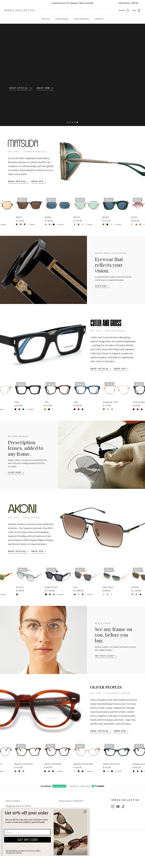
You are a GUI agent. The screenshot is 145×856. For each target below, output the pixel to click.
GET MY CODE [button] (27, 839)
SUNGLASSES (62, 19)
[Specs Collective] (19, 10)
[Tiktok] (123, 806)
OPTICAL (45, 19)
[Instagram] (112, 806)
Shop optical (17, 181)
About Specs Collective (71, 800)
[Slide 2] (70, 122)
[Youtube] (118, 806)
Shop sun (37, 181)
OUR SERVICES (81, 19)
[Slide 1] (67, 122)
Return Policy (13, 800)
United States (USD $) (128, 3)
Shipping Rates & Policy (18, 806)
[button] (85, 811)
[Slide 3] (72, 122)
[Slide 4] (74, 122)
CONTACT (99, 19)
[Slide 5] (77, 122)
